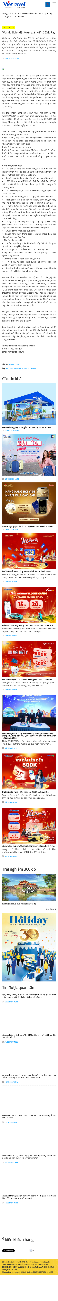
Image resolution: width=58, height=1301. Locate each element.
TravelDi (24, 368)
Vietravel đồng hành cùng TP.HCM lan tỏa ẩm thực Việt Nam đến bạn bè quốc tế (29, 1036)
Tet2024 (9, 368)
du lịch (31, 94)
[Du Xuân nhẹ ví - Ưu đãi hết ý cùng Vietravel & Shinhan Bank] (29, 659)
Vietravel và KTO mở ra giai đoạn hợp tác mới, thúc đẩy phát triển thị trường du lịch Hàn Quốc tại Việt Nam (29, 1076)
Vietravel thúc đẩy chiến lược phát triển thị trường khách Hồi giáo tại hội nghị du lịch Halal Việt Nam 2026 (29, 1156)
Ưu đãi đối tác (13, 364)
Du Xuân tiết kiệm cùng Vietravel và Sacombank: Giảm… (27, 571)
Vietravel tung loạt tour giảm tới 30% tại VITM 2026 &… (27, 427)
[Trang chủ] (14, 4)
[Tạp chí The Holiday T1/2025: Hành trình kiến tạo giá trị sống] (29, 947)
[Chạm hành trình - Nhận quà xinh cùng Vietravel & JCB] (29, 455)
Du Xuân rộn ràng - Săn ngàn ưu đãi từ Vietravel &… (25, 792)
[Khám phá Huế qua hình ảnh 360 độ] (28, 892)
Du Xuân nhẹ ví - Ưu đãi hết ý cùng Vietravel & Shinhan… (27, 679)
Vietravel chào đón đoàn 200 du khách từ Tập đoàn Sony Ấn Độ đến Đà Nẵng (29, 1116)
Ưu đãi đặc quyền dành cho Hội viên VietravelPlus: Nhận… (28, 526)
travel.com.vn (35, 100)
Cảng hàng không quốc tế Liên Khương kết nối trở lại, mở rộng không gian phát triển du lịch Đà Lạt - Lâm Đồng (29, 996)
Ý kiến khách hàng (18, 1239)
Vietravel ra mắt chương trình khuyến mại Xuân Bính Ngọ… (28, 846)
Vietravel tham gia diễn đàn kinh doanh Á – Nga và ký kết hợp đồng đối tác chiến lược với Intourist (29, 1197)
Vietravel (25, 91)
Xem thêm (50, 909)
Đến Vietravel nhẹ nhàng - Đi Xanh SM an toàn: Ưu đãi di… (28, 625)
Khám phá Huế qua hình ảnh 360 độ (19, 903)
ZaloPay (32, 368)
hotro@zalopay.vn (16, 351)
